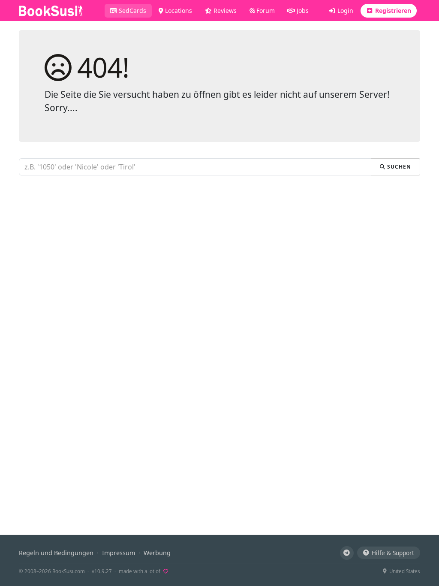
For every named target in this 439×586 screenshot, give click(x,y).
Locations (177, 10)
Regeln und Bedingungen (56, 552)
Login (344, 10)
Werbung (157, 552)
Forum (265, 10)
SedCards (134, 10)
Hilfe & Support (393, 553)
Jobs (302, 10)
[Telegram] (347, 553)
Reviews (224, 10)
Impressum (118, 552)
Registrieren (392, 10)
